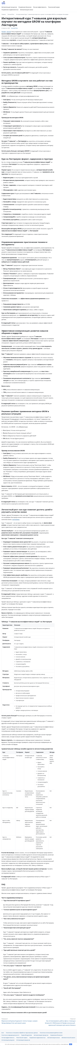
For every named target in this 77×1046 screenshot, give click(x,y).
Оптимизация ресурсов (8, 1040)
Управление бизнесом (24, 7)
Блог (3, 1032)
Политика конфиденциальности (10, 1035)
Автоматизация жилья (26, 10)
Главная (4, 14)
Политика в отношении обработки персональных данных (22, 1032)
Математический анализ (68, 1037)
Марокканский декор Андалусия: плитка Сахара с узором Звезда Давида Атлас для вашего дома (19, 1021)
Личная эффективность (39, 7)
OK (70, 1044)
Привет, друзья (6, 32)
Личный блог (11, 14)
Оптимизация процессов (23, 1040)
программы (15, 519)
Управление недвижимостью (10, 10)
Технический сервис (54, 7)
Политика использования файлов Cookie (51, 1032)
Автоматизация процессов (9, 7)
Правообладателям (26, 1035)
